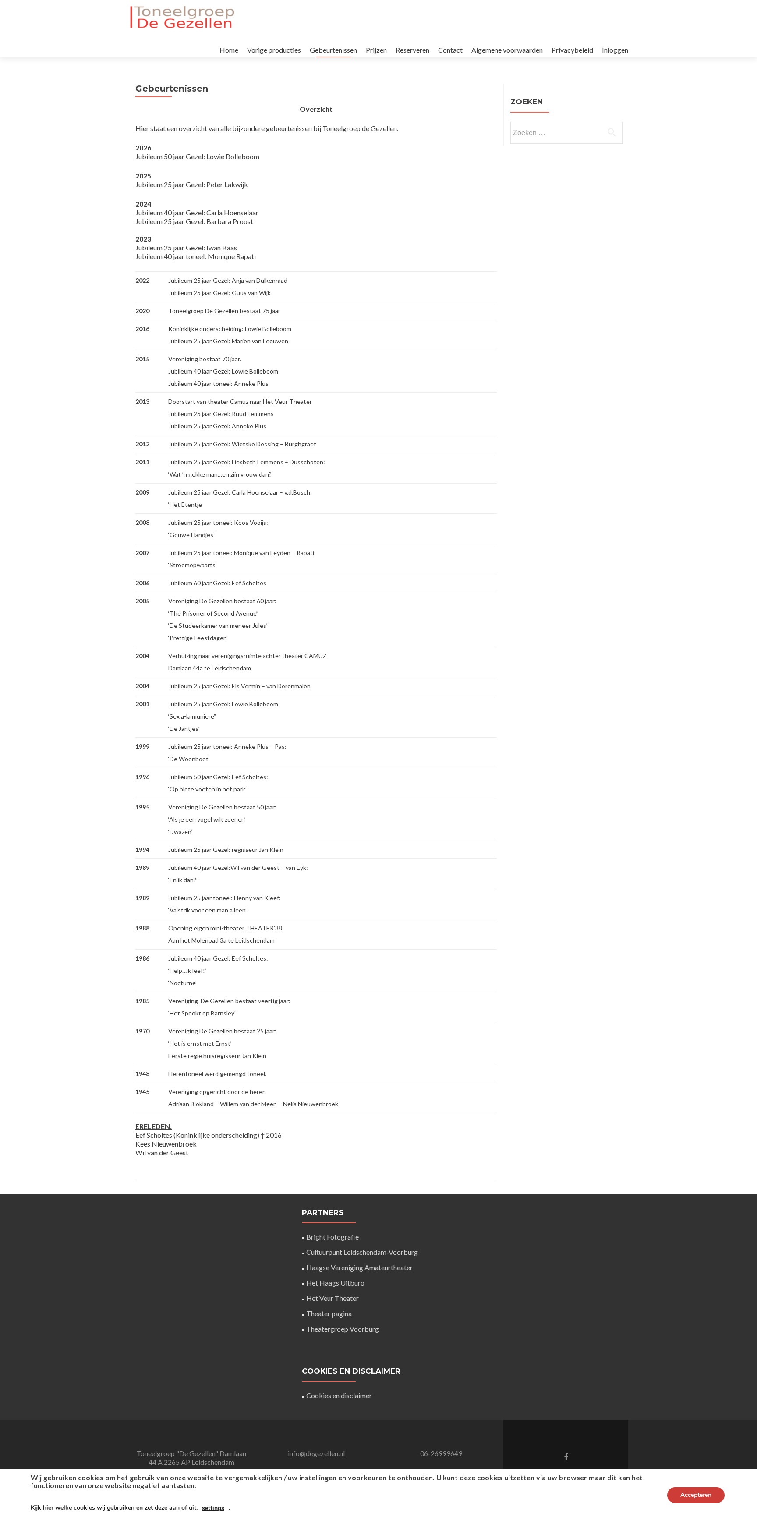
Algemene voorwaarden (507, 50)
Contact (450, 50)
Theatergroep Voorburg (342, 1329)
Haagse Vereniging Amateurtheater (359, 1267)
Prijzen (376, 50)
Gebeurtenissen (333, 50)
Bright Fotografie (332, 1236)
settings (213, 1508)
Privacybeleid (572, 50)
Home (228, 50)
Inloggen (615, 50)
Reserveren (412, 50)
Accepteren (695, 1495)
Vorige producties (274, 50)
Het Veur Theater (332, 1298)
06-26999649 (441, 1453)
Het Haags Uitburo (335, 1283)
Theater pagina (329, 1313)
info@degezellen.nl (316, 1453)
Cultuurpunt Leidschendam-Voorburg (362, 1252)
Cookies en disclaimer (339, 1395)
